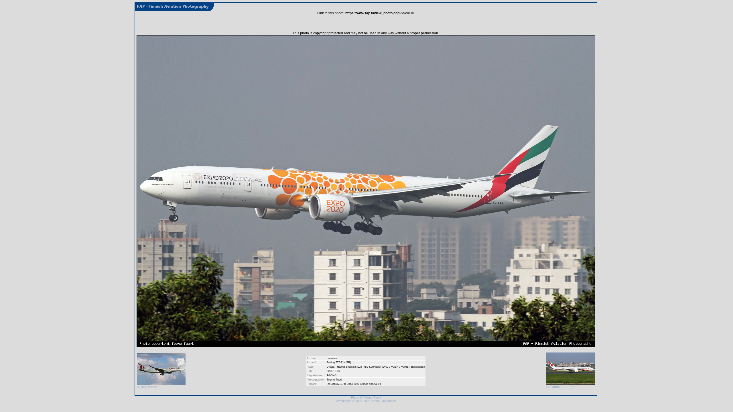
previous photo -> (560, 387)
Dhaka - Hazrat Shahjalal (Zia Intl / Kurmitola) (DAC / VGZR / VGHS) (368, 366)
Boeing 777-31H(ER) (339, 362)
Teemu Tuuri (334, 379)
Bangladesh (418, 366)
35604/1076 (338, 384)
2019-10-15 (333, 371)
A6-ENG (331, 375)
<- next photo (147, 387)
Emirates (332, 358)
